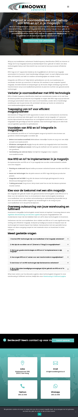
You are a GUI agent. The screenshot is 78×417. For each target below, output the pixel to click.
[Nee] (76, 412)
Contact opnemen (63, 340)
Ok (39, 414)
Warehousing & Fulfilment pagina (54, 276)
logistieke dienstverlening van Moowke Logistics (24, 215)
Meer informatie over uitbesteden (39, 41)
